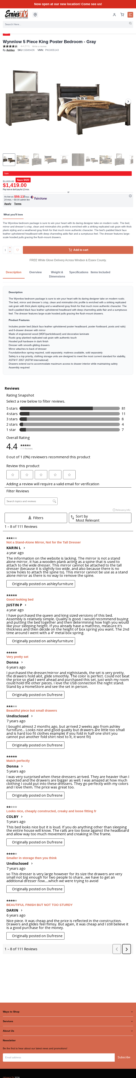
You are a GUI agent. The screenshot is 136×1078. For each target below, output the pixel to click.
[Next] (128, 101)
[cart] (122, 15)
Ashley (10, 50)
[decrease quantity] (10, 252)
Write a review (39, 46)
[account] (114, 14)
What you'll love (13, 214)
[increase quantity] (10, 248)
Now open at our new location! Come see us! (68, 4)
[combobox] (68, 24)
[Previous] (8, 101)
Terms (17, 203)
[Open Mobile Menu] (130, 15)
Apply (7, 203)
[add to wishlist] (17, 250)
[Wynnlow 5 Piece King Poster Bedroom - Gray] (68, 101)
